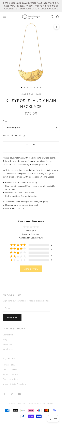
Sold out (31, 144)
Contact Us (8, 334)
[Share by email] (24, 135)
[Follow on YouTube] (19, 394)
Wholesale (8, 349)
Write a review (31, 268)
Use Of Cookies (10, 369)
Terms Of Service (10, 374)
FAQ (5, 339)
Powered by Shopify (43, 404)
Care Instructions (10, 379)
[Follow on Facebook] (4, 394)
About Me (7, 344)
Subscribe (12, 317)
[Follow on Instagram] (11, 394)
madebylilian (31, 94)
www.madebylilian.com (13, 208)
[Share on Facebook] (12, 135)
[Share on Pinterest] (20, 135)
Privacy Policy (9, 364)
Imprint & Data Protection (14, 384)
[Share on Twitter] (16, 135)
